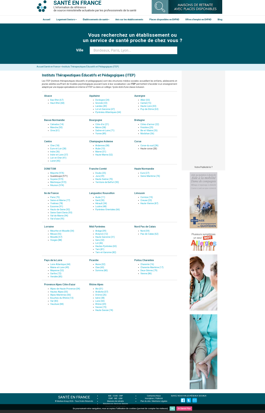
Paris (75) (55, 197)
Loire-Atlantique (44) (60, 264)
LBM (120, 398)
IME (115, 398)
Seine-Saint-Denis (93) (61, 212)
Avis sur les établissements (129, 19)
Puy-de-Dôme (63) (149, 109)
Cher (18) (54, 145)
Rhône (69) (100, 304)
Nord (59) (145, 231)
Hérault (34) (101, 203)
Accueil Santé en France (48, 66)
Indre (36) (55, 151)
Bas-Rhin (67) (56, 100)
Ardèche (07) (101, 292)
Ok (172, 408)
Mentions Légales (159, 401)
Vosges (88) (56, 240)
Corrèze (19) (146, 197)
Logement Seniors (65, 19)
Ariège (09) (100, 231)
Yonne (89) (100, 133)
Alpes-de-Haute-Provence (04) (65, 288)
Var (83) (54, 301)
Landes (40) (101, 106)
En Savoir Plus (184, 408)
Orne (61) (55, 130)
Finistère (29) (146, 127)
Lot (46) (99, 243)
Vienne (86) (146, 273)
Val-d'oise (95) (57, 218)
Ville (80, 50)
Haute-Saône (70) (104, 179)
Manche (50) (56, 127)
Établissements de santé (95, 19)
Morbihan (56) (147, 133)
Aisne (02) (100, 264)
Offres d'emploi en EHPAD (198, 19)
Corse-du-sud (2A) (149, 145)
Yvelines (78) (56, 203)
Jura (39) (99, 176)
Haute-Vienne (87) (149, 203)
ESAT (111, 398)
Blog (220, 19)
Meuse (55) (55, 234)
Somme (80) (101, 270)
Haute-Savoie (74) (104, 310)
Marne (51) (100, 151)
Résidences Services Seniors (115, 404)
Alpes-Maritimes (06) (60, 295)
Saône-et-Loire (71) (104, 130)
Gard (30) (99, 200)
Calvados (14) (57, 124)
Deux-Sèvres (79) (148, 270)
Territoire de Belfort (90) (107, 182)
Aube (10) (100, 148)
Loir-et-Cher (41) (58, 158)
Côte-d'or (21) (102, 124)
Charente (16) (147, 264)
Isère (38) (100, 298)
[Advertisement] (203, 119)
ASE (109, 396)
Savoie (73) (100, 307)
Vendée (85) (56, 276)
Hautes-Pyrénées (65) (106, 246)
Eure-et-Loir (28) (58, 148)
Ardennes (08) (102, 145)
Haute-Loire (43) (148, 106)
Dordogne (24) (102, 100)
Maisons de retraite (115, 401)
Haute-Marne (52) (104, 154)
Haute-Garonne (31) (105, 237)
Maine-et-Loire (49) (59, 267)
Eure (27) (144, 173)
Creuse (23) (146, 200)
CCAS (115, 396)
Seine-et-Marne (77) (60, 200)
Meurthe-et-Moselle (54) (62, 231)
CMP (121, 396)
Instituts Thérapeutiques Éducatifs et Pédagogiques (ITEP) (90, 66)
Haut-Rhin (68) (57, 103)
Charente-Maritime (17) (151, 267)
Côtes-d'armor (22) (149, 124)
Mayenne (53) (57, 270)
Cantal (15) (145, 103)
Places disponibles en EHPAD (164, 19)
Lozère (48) (101, 206)
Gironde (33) (101, 103)
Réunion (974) (57, 185)
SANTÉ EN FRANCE (74, 397)
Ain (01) (99, 288)
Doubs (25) (100, 173)
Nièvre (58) (100, 127)
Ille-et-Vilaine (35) (148, 130)
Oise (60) (99, 267)
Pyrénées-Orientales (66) (107, 209)
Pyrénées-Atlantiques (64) (108, 112)
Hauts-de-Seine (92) (60, 209)
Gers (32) (99, 240)
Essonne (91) (56, 206)
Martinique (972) (58, 182)
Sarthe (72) (55, 273)
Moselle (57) (56, 237)
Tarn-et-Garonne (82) (105, 252)
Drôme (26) (100, 295)
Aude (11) (100, 197)
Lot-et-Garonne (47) (105, 109)
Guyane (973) (56, 179)
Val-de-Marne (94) (59, 215)
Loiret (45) (55, 161)
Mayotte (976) (57, 173)
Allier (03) (145, 100)
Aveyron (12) (101, 234)
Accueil (46, 19)
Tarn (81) (99, 249)
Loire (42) (100, 301)
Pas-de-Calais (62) (149, 234)
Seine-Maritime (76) (150, 176)
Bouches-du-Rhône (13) (61, 298)
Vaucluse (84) (57, 304)
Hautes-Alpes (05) (59, 292)
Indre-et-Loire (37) (59, 154)
